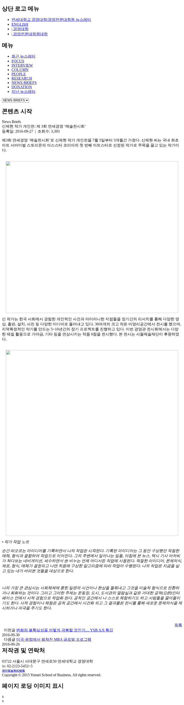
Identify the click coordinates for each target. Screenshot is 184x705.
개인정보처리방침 (13, 670)
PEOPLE (19, 74)
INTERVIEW (22, 65)
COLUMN (20, 70)
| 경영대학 (20, 29)
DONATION (22, 87)
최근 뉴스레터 (23, 56)
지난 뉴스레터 (23, 91)
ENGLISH (20, 24)
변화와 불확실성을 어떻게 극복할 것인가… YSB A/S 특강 (64, 630)
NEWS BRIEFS (24, 83)
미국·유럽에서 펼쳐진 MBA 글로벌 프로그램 (53, 639)
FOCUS (18, 61)
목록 (178, 625)
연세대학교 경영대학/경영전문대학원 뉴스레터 (51, 20)
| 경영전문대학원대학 (30, 34)
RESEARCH (22, 78)
